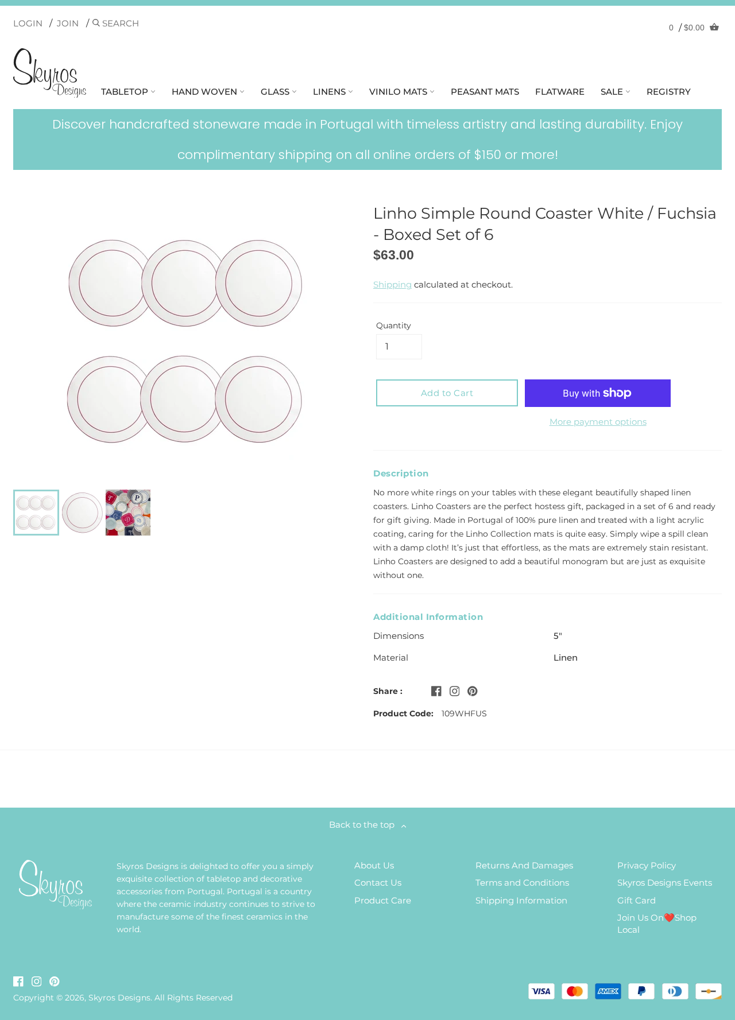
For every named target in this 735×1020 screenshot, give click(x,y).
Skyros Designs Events (664, 882)
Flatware (560, 91)
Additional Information (428, 616)
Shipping (392, 284)
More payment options (598, 421)
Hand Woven (205, 91)
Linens (330, 91)
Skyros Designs (119, 997)
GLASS (276, 91)
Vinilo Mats (399, 91)
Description (401, 473)
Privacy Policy (646, 865)
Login (27, 23)
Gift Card (636, 900)
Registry (669, 91)
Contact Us (377, 882)
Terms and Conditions (522, 882)
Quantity (393, 325)
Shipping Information (521, 900)
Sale (613, 91)
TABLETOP (125, 91)
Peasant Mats (485, 91)
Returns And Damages (524, 865)
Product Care (382, 900)
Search (119, 23)
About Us (374, 865)
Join (68, 23)
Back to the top (365, 824)
